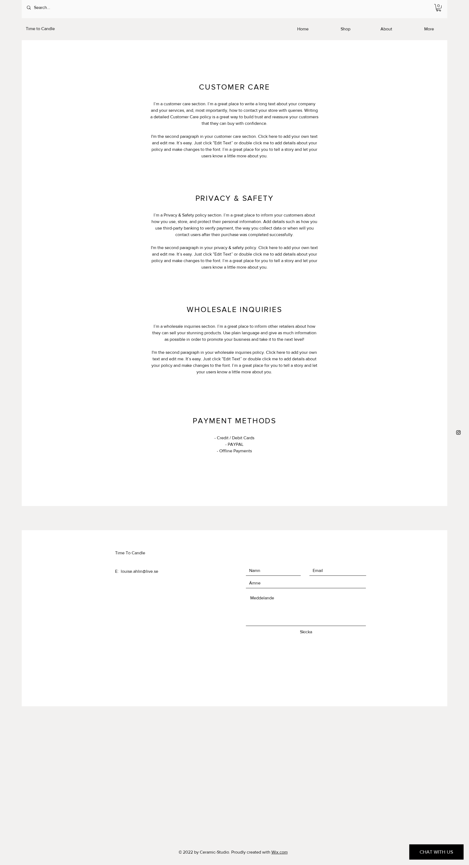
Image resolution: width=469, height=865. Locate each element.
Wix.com (279, 852)
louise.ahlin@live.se (139, 571)
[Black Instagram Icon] (458, 432)
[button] (438, 7)
